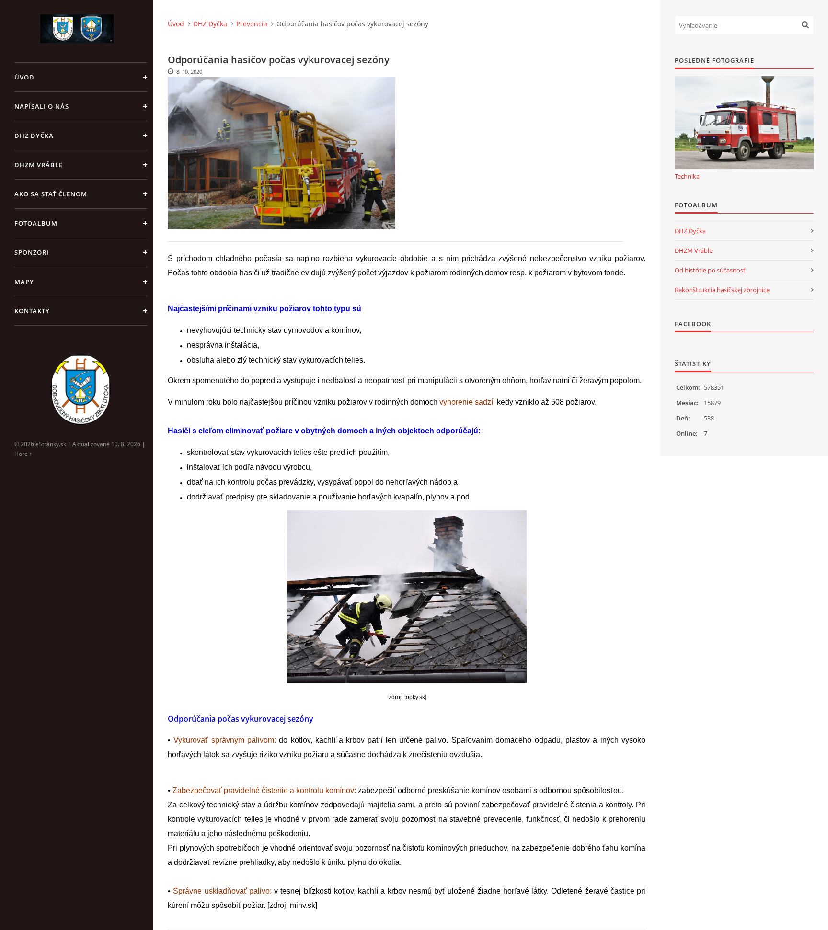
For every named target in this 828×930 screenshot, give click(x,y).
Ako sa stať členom (50, 194)
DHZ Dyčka (34, 135)
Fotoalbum (36, 223)
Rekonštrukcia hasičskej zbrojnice (722, 289)
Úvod (24, 77)
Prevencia (251, 23)
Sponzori (31, 252)
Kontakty (32, 310)
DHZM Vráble (38, 164)
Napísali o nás (41, 106)
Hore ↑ (23, 454)
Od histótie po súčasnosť (710, 270)
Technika (687, 176)
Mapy (24, 281)
